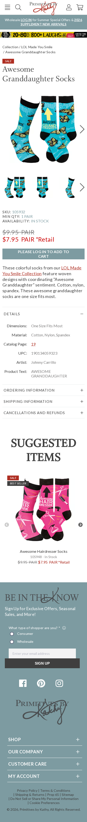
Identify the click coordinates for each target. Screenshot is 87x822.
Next (80, 524)
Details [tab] (12, 314)
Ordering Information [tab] (29, 390)
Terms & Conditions (55, 790)
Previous (7, 524)
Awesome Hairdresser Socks (43, 551)
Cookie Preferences (44, 803)
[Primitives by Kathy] (42, 723)
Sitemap (68, 794)
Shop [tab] (14, 739)
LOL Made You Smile (37, 47)
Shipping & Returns (29, 794)
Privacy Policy (27, 790)
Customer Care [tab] (27, 764)
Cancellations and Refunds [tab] (34, 413)
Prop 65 (53, 794)
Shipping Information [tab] (28, 401)
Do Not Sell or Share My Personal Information (44, 799)
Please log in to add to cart (43, 253)
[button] (7, 7)
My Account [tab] (24, 776)
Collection (10, 47)
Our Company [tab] (25, 751)
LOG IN (26, 20)
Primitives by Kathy (34, 809)
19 (33, 344)
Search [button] (18, 7)
